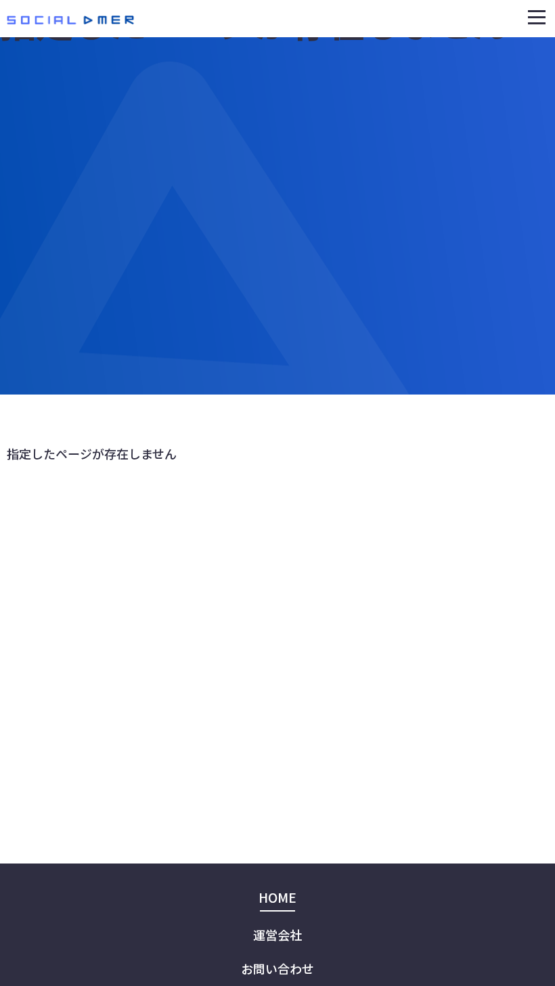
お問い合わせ (277, 968)
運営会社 (277, 934)
